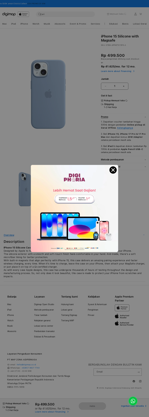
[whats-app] (133, 401)
